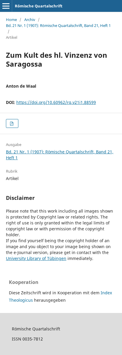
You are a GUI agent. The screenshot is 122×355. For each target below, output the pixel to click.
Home (11, 19)
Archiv (29, 19)
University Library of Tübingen (36, 258)
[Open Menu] (6, 6)
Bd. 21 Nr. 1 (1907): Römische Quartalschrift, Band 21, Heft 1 (58, 25)
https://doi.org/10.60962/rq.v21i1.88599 (56, 102)
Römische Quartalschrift (38, 6)
